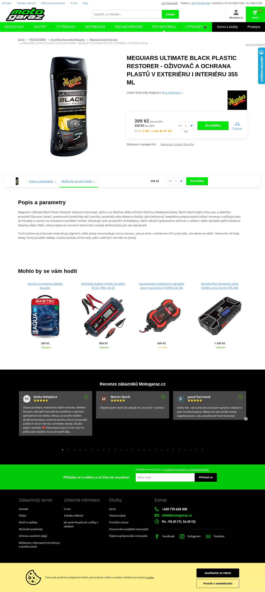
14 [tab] (137, 449)
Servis (112, 509)
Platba (22, 515)
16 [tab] (149, 449)
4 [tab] (79, 449)
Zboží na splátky (28, 522)
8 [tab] (102, 449)
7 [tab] (97, 449)
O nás (74, 3)
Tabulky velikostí (26, 3)
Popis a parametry (41, 181)
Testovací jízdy (117, 515)
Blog (85, 3)
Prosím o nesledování (217, 583)
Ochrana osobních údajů (33, 536)
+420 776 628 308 (200, 3)
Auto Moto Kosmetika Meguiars (68, 39)
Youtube (218, 536)
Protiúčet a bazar (119, 522)
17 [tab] (155, 449)
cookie (150, 577)
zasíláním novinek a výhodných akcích (187, 469)
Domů (21, 39)
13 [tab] (131, 449)
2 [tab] (67, 449)
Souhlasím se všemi (218, 573)
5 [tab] (85, 449)
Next (246, 419)
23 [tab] (190, 449)
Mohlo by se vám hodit (76, 181)
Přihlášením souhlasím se (172, 469)
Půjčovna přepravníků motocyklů (128, 536)
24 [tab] (196, 449)
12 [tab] (126, 449)
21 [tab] (178, 449)
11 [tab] (120, 449)
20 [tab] (172, 449)
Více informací (171, 92)
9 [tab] (108, 449)
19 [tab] (166, 449)
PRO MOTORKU (37, 39)
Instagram (194, 536)
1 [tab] (62, 449)
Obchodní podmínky (53, 3)
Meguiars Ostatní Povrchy (103, 39)
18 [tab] (161, 449)
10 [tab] (114, 449)
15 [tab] (143, 449)
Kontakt (6, 3)
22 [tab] (184, 449)
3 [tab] (73, 449)
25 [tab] (201, 449)
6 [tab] (91, 449)
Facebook (168, 536)
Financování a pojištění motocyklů (128, 529)
